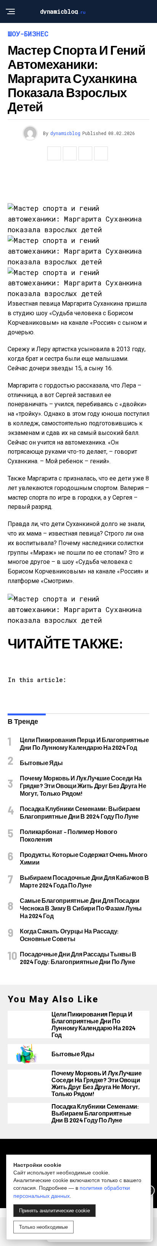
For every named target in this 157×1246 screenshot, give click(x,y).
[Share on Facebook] (54, 153)
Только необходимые (43, 1227)
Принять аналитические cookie (54, 1210)
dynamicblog (65, 133)
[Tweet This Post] (70, 153)
